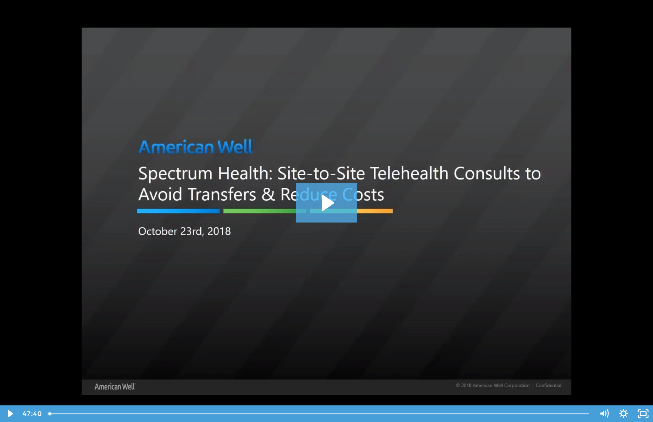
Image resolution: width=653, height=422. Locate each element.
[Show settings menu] (623, 413)
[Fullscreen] (643, 413)
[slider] (319, 413)
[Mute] (604, 413)
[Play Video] (10, 413)
